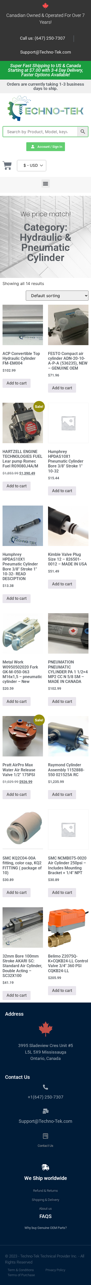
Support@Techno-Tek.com (45, 52)
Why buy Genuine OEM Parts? (46, 1228)
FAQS (45, 1216)
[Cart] (7, 165)
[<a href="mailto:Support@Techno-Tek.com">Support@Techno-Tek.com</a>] (45, 1111)
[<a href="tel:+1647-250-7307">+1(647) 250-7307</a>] (45, 1087)
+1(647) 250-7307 (45, 1097)
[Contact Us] (46, 1136)
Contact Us (45, 1146)
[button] (45, 183)
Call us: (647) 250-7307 (42, 38)
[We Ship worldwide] (45, 1167)
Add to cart (17, 383)
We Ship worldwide (45, 1178)
